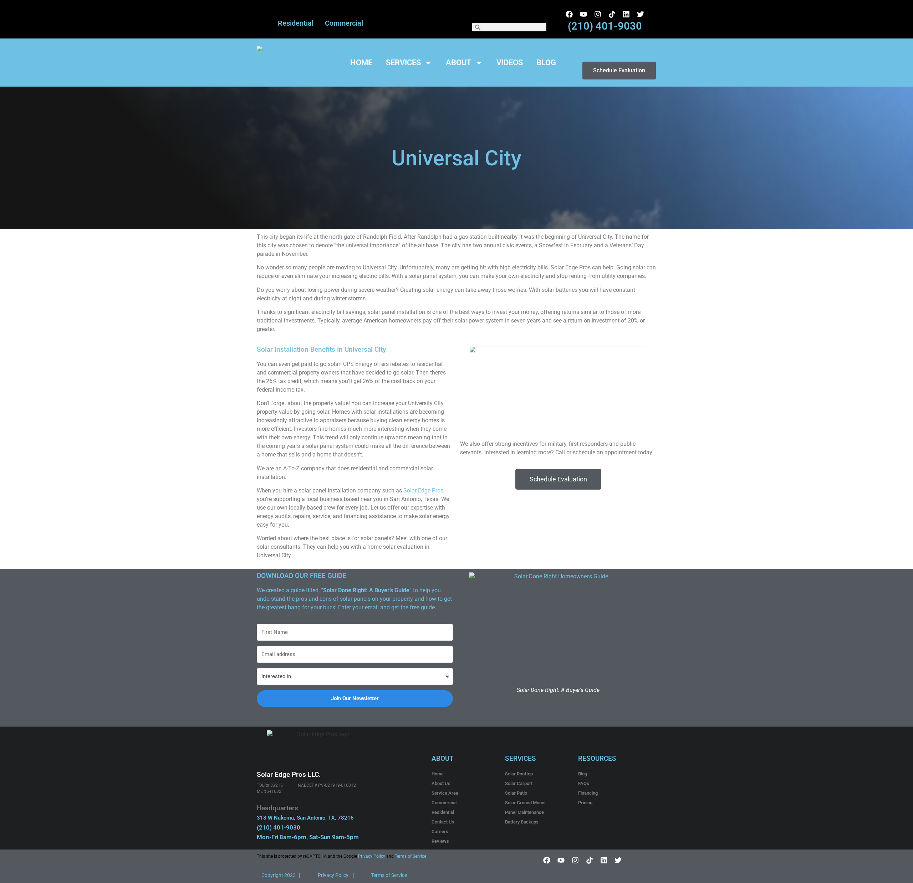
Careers (440, 831)
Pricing (585, 802)
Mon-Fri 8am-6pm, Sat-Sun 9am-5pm (308, 837)
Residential (295, 23)
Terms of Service (410, 856)
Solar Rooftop (519, 773)
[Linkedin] (626, 14)
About (458, 63)
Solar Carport (518, 783)
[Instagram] (598, 14)
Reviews (440, 841)
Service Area (445, 793)
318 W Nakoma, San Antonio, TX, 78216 (305, 818)
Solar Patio (516, 793)
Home (361, 63)
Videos (509, 63)
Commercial (344, 23)
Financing (588, 793)
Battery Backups (522, 822)
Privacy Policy (371, 856)
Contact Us (443, 822)
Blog (546, 63)
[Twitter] (640, 14)
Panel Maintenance (524, 812)
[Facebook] (569, 14)
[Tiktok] (612, 14)
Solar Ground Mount (525, 802)
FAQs (583, 783)
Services (403, 63)
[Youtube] (583, 14)
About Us (441, 783)
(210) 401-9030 (605, 26)
